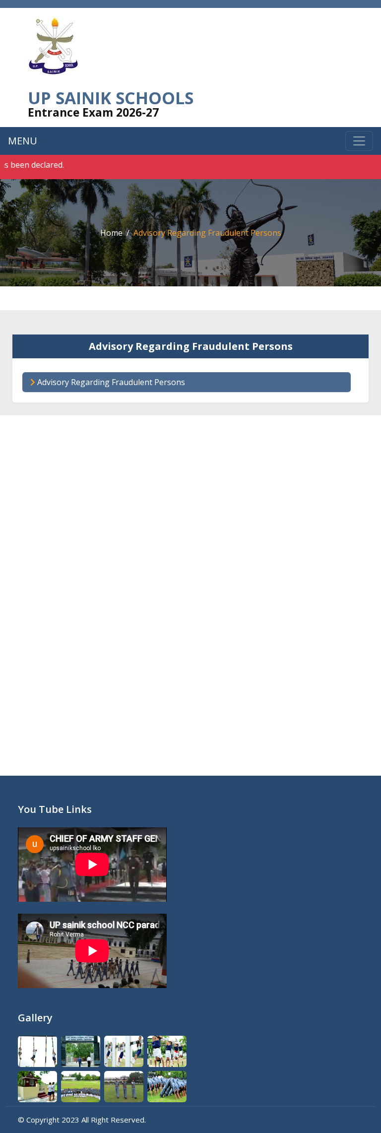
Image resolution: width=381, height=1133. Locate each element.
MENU (22, 140)
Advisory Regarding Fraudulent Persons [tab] (110, 382)
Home (111, 232)
